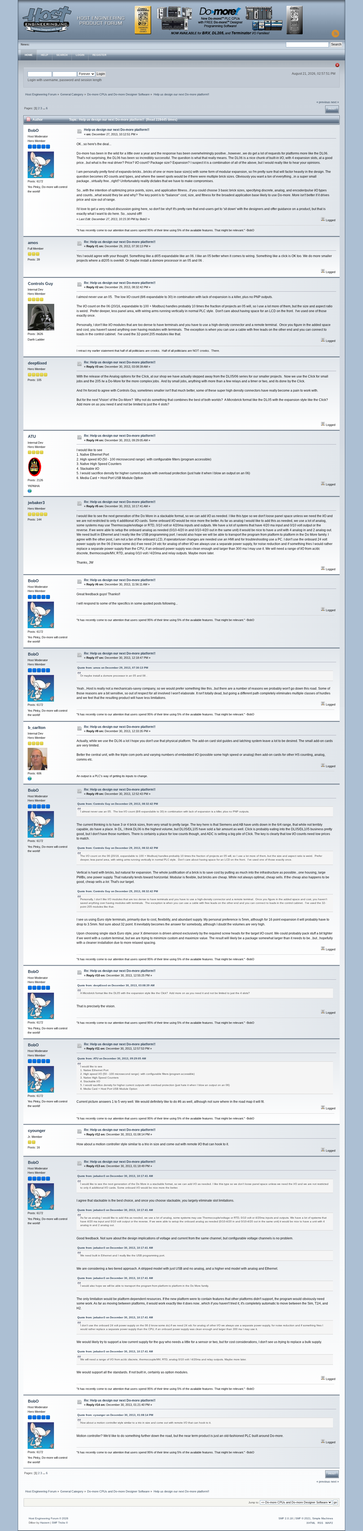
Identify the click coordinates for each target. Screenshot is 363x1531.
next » (335, 102)
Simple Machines (322, 1518)
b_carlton (36, 727)
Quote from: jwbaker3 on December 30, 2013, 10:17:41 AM (115, 1176)
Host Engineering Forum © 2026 (48, 1518)
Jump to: (253, 1502)
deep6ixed (37, 363)
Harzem (44, 1522)
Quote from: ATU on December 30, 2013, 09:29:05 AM (111, 1058)
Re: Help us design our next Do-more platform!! (119, 242)
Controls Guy (40, 283)
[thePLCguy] (30, 779)
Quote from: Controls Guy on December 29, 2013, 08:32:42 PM (117, 803)
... (44, 108)
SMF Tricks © (60, 1522)
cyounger (36, 1130)
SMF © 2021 (303, 1518)
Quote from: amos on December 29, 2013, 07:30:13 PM (112, 667)
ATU (32, 436)
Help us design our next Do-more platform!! (116, 130)
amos (33, 242)
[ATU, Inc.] (30, 492)
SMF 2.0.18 (285, 1518)
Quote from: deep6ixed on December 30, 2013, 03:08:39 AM (115, 985)
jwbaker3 (36, 502)
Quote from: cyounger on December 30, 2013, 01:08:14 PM (115, 1414)
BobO (33, 130)
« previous (323, 102)
